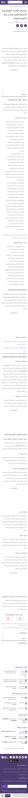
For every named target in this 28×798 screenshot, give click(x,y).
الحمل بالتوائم (20, 142)
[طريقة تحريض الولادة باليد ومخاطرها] (22, 704)
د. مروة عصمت (16, 623)
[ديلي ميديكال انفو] (3, 2)
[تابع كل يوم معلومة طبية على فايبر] (14, 749)
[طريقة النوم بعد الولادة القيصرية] (22, 687)
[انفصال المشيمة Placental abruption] (22, 720)
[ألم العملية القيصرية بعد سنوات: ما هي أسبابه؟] (22, 673)
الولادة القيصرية (23, 633)
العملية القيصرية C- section (9, 742)
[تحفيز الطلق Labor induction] (22, 732)
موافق (7, 795)
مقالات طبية (17, 6)
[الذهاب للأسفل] (2, 790)
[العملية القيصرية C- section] (22, 743)
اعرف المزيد (17, 796)
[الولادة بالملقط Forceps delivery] (22, 737)
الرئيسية (24, 6)
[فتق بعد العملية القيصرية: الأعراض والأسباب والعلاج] (22, 681)
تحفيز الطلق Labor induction (9, 731)
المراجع (24, 638)
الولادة (11, 6)
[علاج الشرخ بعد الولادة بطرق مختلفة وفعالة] (22, 708)
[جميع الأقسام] (25, 2)
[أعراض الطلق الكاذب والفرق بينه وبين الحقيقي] (22, 698)
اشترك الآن (4, 786)
